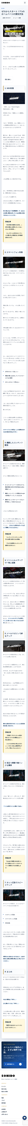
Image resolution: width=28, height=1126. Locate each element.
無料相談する (10, 1064)
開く (9, 79)
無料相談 (3, 1103)
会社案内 (3, 1109)
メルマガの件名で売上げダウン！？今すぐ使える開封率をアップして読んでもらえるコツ (13, 746)
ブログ (3, 1100)
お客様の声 (4, 1111)
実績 (2, 1097)
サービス (3, 1086)
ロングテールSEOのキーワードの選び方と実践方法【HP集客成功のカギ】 (14, 235)
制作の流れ (4, 1089)
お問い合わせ (4, 1114)
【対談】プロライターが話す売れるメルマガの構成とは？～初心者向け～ (13, 737)
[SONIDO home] (5, 2)
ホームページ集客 (17, 17)
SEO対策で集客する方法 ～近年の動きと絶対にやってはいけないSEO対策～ (13, 227)
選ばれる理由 (4, 1091)
